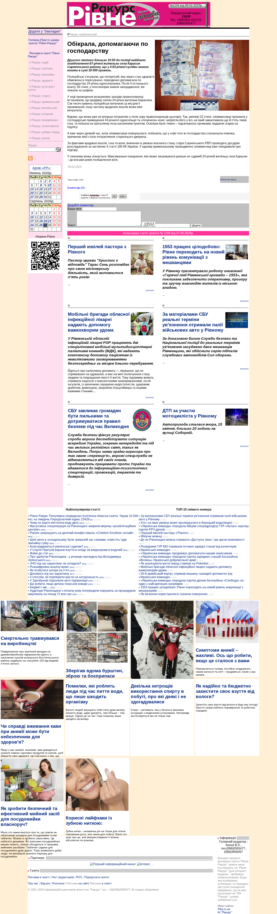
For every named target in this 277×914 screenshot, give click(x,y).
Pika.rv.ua (224, 909)
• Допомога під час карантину (48, 573)
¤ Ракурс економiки (41, 74)
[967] (72, 574)
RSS (79, 877)
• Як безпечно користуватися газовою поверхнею (173, 594)
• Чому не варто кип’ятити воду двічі (53, 522)
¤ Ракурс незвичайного (44, 126)
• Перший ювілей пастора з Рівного (163, 532)
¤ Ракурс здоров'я (41, 80)
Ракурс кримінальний (83, 34)
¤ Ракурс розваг (39, 138)
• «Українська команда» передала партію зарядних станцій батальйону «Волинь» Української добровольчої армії (188, 558)
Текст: (71, 225)
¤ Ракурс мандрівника (43, 120)
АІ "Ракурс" (225, 912)
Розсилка (58, 883)
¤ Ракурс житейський (43, 107)
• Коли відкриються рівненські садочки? (55, 546)
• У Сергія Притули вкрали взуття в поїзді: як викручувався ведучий (75, 549)
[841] (72, 567)
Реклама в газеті (38, 877)
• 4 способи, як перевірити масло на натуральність (63, 577)
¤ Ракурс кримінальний (44, 101)
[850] (72, 571)
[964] (81, 523)
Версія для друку (228, 179)
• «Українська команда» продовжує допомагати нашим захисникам (185, 553)
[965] (43, 530)
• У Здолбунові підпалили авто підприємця (58, 580)
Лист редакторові (62, 877)
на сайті (83, 883)
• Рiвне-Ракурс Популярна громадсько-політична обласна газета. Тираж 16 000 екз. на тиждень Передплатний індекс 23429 (83, 517)
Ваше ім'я (74, 208)
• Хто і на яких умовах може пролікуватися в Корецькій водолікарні (185, 522)
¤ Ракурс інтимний (41, 114)
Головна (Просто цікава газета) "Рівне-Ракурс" (43, 41)
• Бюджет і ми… (39, 587)
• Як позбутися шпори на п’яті (48, 570)
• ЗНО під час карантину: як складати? (54, 563)
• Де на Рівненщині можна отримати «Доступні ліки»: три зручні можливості (191, 539)
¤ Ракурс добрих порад (44, 132)
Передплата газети (96, 877)
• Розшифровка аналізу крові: (48, 566)
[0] (91, 520)
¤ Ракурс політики (41, 68)
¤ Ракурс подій (38, 62)
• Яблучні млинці (150, 536)
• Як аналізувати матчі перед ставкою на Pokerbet (173, 563)
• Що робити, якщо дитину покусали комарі (57, 583)
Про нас (33, 883)
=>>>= (149, 290)
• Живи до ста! (38, 553)
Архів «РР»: (41, 168)
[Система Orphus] (104, 198)
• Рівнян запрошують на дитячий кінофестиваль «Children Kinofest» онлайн (80, 532)
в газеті (106, 883)
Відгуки (45, 883)
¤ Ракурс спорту (40, 95)
